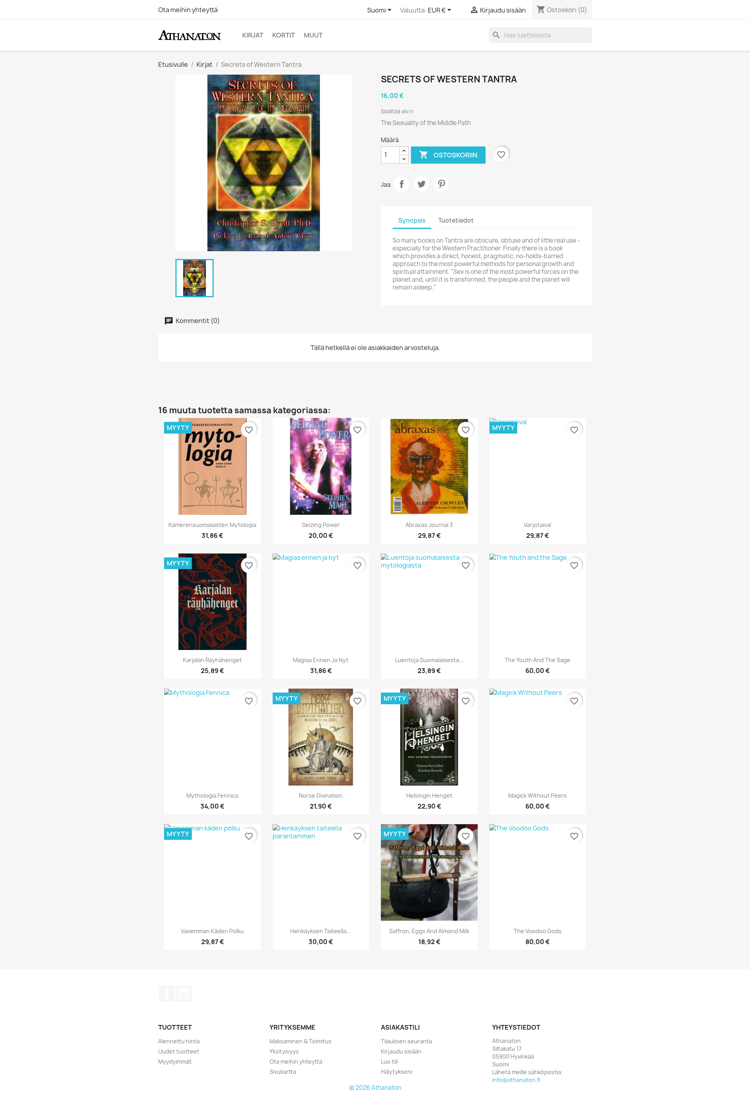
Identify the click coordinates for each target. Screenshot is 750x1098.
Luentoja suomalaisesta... (429, 660)
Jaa (401, 184)
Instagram (184, 994)
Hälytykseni (396, 1071)
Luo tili (389, 1061)
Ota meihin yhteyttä (188, 9)
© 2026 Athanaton (375, 1088)
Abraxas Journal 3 (429, 524)
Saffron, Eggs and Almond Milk (429, 931)
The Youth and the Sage (537, 660)
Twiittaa (421, 184)
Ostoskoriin (448, 154)
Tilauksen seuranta (406, 1041)
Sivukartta (283, 1071)
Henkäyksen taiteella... (320, 931)
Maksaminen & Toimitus (301, 1041)
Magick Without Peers (537, 795)
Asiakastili (400, 1027)
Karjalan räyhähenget (212, 660)
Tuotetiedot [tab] (456, 220)
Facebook (167, 994)
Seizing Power (321, 524)
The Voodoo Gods (538, 931)
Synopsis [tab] (411, 220)
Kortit (283, 35)
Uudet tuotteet (178, 1051)
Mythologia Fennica (212, 795)
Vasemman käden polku (212, 931)
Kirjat (252, 35)
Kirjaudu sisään (401, 1051)
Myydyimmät (175, 1061)
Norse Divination (321, 795)
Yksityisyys (284, 1051)
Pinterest (441, 184)
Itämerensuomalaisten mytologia (212, 524)
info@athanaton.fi (516, 1080)
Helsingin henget (429, 795)
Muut (313, 35)
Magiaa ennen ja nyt (320, 660)
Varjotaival (537, 524)
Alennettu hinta (179, 1041)
